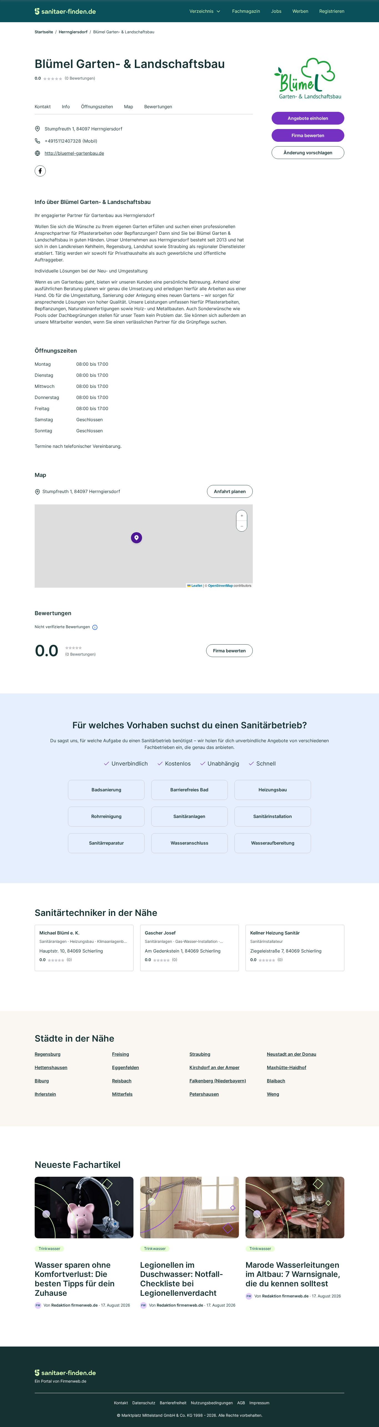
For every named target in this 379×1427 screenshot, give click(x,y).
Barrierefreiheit (173, 1402)
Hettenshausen (51, 1067)
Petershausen (204, 1094)
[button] (136, 539)
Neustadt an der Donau (291, 1054)
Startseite (44, 31)
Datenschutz (143, 1402)
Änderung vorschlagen (308, 152)
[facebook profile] (40, 170)
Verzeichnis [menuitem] (201, 11)
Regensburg (47, 1054)
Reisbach (122, 1080)
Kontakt (121, 1402)
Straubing (200, 1054)
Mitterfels (122, 1094)
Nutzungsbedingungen (212, 1402)
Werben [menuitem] (300, 11)
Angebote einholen (308, 118)
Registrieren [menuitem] (331, 11)
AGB (241, 1402)
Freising (120, 1054)
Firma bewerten (229, 650)
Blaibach (276, 1080)
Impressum (259, 1402)
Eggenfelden (125, 1067)
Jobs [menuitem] (276, 11)
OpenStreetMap (220, 585)
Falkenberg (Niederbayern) (218, 1080)
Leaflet (196, 585)
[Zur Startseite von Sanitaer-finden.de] (65, 10)
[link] (84, 948)
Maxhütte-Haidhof (286, 1067)
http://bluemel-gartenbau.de (74, 153)
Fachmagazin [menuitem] (246, 11)
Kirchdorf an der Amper (214, 1067)
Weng (273, 1094)
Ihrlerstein (45, 1094)
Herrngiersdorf (73, 31)
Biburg (42, 1080)
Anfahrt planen (230, 491)
